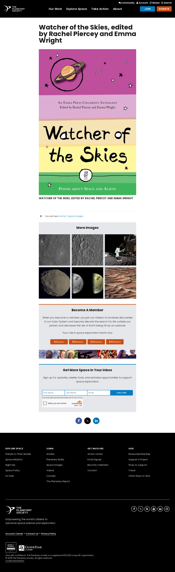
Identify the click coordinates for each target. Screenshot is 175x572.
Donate (164, 9)
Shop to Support (138, 465)
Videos (50, 470)
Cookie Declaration (14, 560)
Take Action (100, 9)
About (117, 9)
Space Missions (14, 459)
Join (147, 9)
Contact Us (32, 533)
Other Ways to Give (139, 475)
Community (128, 2)
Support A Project (138, 459)
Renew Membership (139, 454)
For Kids (9, 475)
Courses (51, 475)
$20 (96, 341)
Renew (156, 2)
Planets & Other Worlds (18, 454)
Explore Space (76, 9)
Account (143, 2)
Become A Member (98, 465)
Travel (132, 470)
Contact (92, 470)
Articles (50, 454)
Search (168, 2)
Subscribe (121, 392)
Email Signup (95, 459)
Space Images (75, 216)
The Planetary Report (58, 481)
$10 (77, 341)
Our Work (55, 9)
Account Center (14, 533)
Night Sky (10, 465)
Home (62, 216)
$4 (59, 341)
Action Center (95, 454)
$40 (115, 341)
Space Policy (12, 470)
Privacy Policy (77, 397)
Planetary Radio (55, 459)
